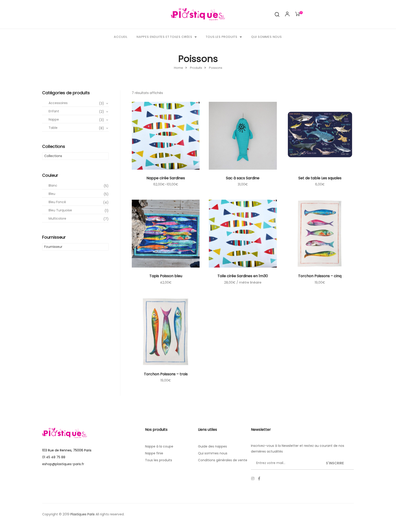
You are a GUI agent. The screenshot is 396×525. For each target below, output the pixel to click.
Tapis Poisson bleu (165, 276)
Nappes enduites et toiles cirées (164, 37)
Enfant (76, 111)
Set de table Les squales (319, 178)
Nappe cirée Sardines (165, 178)
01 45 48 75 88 (53, 457)
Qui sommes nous (266, 37)
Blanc (79, 185)
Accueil (120, 37)
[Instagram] (253, 478)
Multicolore (79, 218)
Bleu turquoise (79, 210)
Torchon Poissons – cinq (319, 276)
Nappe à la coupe (159, 446)
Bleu (79, 193)
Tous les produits (221, 37)
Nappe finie (154, 453)
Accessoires (76, 103)
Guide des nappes (212, 446)
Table (76, 127)
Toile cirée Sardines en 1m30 (242, 276)
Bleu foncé (79, 202)
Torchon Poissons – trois (166, 374)
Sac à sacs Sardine (242, 178)
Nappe (76, 119)
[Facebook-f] (259, 478)
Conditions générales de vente (222, 460)
